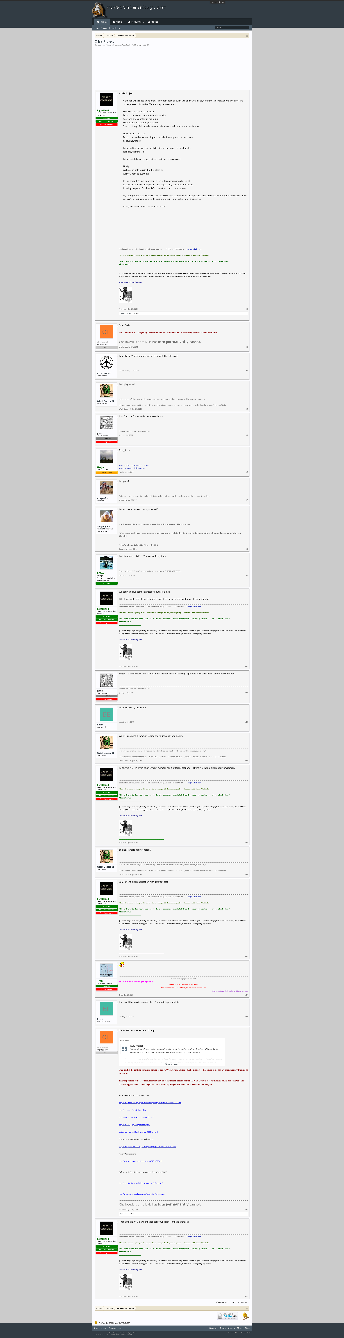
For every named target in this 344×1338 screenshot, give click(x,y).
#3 (247, 370)
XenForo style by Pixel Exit (143, 1335)
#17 (246, 995)
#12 (246, 722)
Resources (136, 21)
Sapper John (103, 526)
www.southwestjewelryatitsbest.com (134, 465)
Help (223, 1328)
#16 (246, 956)
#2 (247, 347)
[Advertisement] (172, 66)
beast (100, 724)
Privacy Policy (246, 1333)
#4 (247, 409)
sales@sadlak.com (194, 249)
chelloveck (123, 347)
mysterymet (104, 373)
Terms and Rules (234, 1333)
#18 (246, 1016)
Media (119, 21)
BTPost (129, 313)
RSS (248, 1328)
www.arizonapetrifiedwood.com (132, 468)
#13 (246, 761)
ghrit (121, 435)
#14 (246, 842)
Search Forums (100, 28)
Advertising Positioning (117, 1333)
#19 (246, 1209)
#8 (247, 549)
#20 (246, 1296)
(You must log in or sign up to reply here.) (232, 1302)
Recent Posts (114, 28)
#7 (247, 500)
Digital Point (132, 1333)
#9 (247, 575)
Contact (214, 1328)
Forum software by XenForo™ (112, 1335)
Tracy (122, 313)
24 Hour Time (115, 1328)
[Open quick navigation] (247, 35)
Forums (104, 21)
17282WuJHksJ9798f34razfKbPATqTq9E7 (114, 1323)
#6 (247, 472)
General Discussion (114, 45)
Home (232, 1328)
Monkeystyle (101, 1328)
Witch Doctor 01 (105, 401)
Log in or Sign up (218, 2)
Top (241, 1328)
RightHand (136, 45)
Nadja (121, 472)
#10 (246, 666)
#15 (246, 874)
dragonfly (102, 498)
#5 (247, 435)
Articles (154, 21)
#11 (246, 692)
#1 (247, 309)
